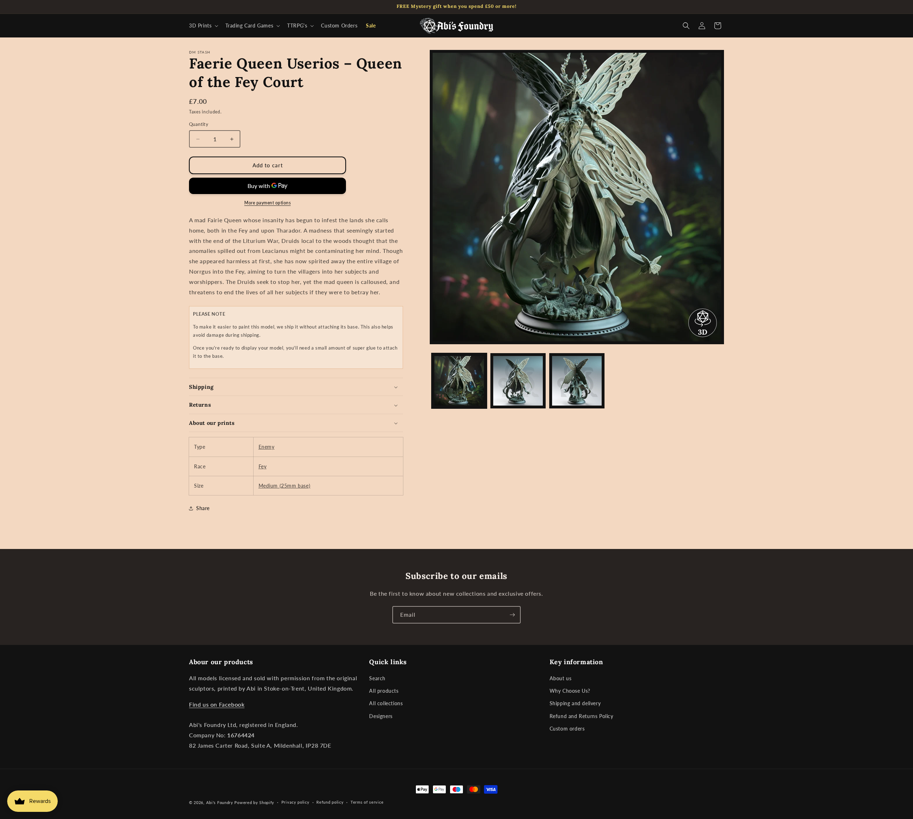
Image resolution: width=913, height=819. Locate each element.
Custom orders (567, 729)
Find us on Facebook (216, 704)
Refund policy (329, 802)
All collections (386, 703)
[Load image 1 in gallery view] (459, 380)
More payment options (267, 202)
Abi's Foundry (219, 802)
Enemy (267, 447)
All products (383, 691)
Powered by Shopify (254, 802)
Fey (263, 466)
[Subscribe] (512, 615)
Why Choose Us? (570, 691)
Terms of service (367, 802)
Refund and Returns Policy (581, 716)
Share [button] (203, 508)
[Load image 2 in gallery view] (518, 380)
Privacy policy (295, 802)
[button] (203, 25)
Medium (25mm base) (285, 486)
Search (377, 678)
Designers (380, 716)
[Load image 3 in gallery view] (577, 380)
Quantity (198, 124)
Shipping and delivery (575, 703)
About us (561, 678)
